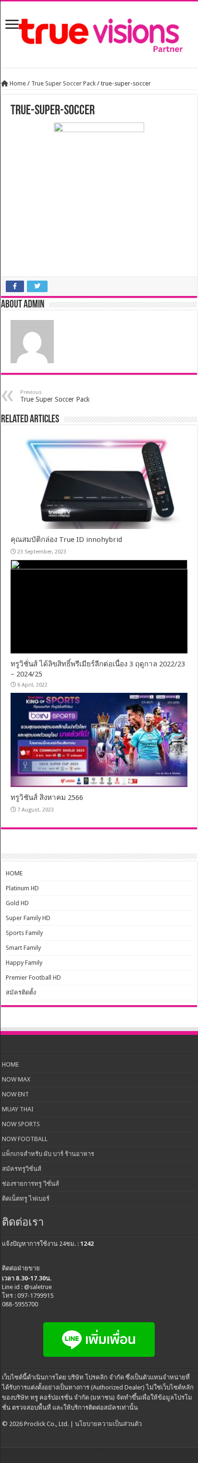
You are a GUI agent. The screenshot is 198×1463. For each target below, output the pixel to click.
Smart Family (23, 947)
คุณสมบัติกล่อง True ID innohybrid (66, 539)
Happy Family (24, 962)
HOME (14, 873)
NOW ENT (15, 1094)
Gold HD (17, 903)
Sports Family (24, 932)
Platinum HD (22, 888)
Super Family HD (28, 918)
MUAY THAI (18, 1109)
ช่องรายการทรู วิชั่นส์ (30, 1183)
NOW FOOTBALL (25, 1139)
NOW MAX (16, 1079)
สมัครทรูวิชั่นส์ (21, 1168)
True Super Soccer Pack (63, 83)
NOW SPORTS (21, 1124)
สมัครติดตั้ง (21, 992)
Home (17, 83)
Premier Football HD (33, 977)
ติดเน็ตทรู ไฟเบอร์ (26, 1198)
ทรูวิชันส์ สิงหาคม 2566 (47, 797)
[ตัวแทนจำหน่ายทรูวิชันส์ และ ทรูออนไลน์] (99, 34)
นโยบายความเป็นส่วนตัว (108, 1423)
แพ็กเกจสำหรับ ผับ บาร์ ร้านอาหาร (48, 1153)
